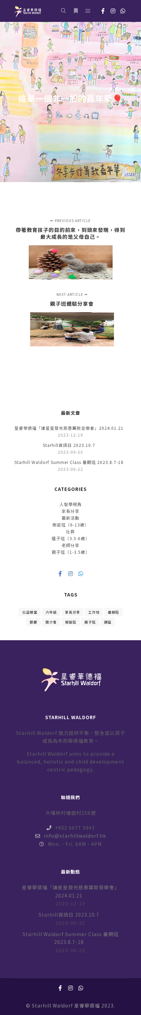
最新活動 (70, 518)
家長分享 (70, 511)
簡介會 (51, 622)
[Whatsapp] (122, 10)
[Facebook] (103, 10)
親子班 (90, 622)
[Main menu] (88, 10)
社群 (70, 531)
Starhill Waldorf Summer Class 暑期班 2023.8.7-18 (69, 462)
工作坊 (94, 612)
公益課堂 (29, 612)
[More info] (75, 10)
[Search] (63, 10)
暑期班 (113, 612)
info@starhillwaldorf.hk (75, 835)
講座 (108, 622)
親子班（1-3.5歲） (71, 552)
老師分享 (70, 545)
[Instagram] (112, 10)
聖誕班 (70, 622)
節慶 (33, 622)
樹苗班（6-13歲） (70, 524)
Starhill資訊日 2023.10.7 (69, 445)
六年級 (51, 612)
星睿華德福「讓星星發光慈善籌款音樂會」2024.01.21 (69, 428)
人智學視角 (71, 504)
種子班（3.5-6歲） (71, 538)
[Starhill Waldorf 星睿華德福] (27, 11)
